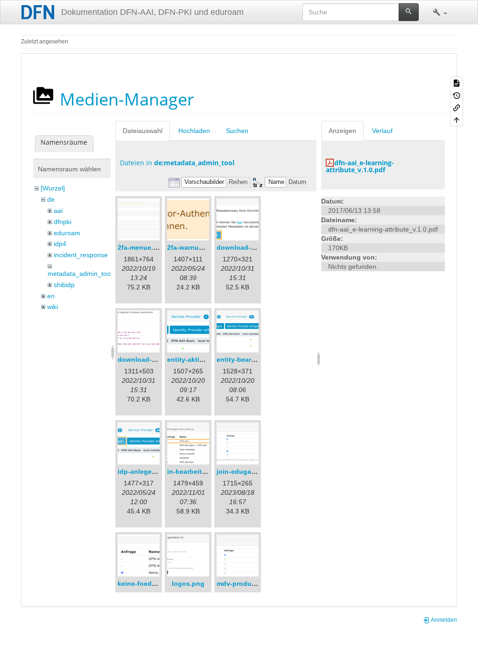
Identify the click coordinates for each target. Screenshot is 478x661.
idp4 (60, 243)
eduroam (67, 233)
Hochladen (194, 130)
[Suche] (409, 12)
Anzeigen (342, 130)
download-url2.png (148, 359)
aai (58, 210)
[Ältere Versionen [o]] (456, 94)
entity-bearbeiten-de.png (256, 359)
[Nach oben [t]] (456, 119)
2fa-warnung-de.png (199, 247)
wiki (52, 306)
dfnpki (62, 221)
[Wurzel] (53, 188)
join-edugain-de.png (249, 471)
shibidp (64, 284)
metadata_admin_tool (80, 273)
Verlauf (382, 130)
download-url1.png (247, 247)
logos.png (188, 583)
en (51, 296)
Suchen (237, 130)
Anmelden (443, 620)
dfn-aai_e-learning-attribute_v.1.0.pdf (360, 166)
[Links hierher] (456, 107)
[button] (440, 12)
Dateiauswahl (142, 130)
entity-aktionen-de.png (203, 359)
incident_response (81, 255)
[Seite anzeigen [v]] (456, 82)
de (51, 199)
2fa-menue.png (142, 247)
